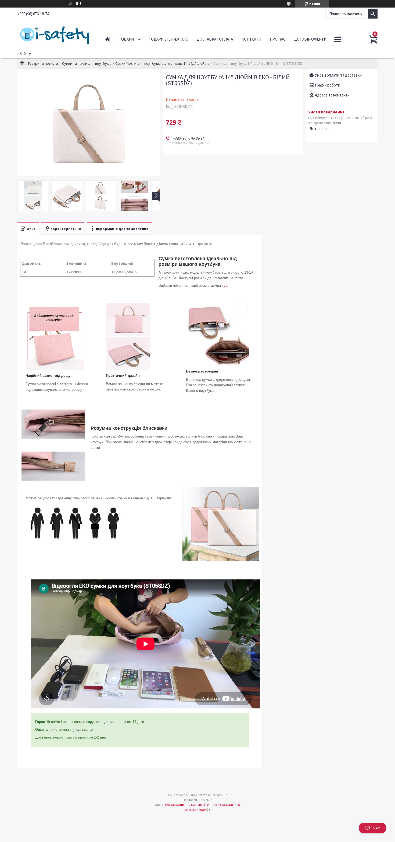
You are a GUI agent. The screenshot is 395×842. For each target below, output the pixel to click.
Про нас (278, 39)
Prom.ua (221, 795)
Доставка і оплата (215, 39)
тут (224, 286)
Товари (126, 39)
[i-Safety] (55, 34)
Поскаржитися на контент (183, 804)
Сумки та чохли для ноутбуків (87, 63)
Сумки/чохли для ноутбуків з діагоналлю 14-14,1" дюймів (162, 63)
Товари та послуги (43, 63)
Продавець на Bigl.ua (198, 800)
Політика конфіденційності (223, 804)
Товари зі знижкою (168, 39)
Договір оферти (310, 39)
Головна (107, 39)
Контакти (251, 39)
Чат (376, 828)
